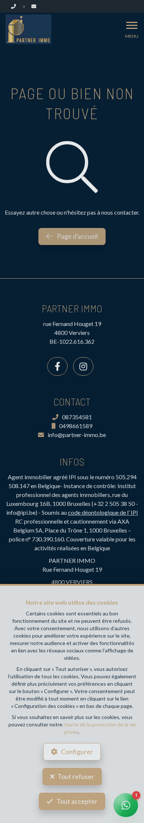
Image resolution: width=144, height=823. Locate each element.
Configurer (77, 752)
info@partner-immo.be (77, 434)
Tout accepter (76, 801)
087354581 (77, 416)
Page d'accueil (77, 236)
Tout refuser (76, 776)
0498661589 (75, 425)
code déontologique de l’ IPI (103, 512)
